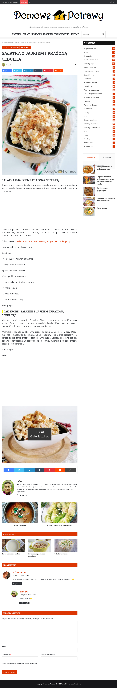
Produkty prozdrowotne (56, 34)
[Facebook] (18, 495)
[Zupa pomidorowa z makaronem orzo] (89, 169)
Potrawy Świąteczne (91, 71)
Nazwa (4, 646)
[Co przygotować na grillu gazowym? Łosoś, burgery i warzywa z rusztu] (89, 180)
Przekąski (87, 79)
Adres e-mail (6, 655)
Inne (85, 116)
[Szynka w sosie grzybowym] (89, 191)
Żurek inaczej (102, 208)
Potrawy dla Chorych (92, 127)
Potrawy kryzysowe (91, 124)
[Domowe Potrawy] (58, 15)
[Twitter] (20, 495)
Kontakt (75, 34)
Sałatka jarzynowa (61, 554)
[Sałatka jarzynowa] (66, 545)
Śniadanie (25, 47)
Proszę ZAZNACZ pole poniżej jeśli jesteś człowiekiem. (19, 663)
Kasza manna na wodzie (11, 554)
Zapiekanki (88, 86)
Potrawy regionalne (91, 97)
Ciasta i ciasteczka (91, 60)
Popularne (107, 157)
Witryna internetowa (48, 655)
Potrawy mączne (90, 63)
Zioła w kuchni (89, 143)
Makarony (88, 109)
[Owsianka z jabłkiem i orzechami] (39, 545)
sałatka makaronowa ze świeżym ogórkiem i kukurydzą (43, 241)
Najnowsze (91, 157)
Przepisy (16, 34)
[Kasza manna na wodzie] (13, 545)
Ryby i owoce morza (91, 90)
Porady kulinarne (32, 34)
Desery (86, 112)
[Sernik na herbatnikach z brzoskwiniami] (89, 201)
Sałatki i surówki (20, 42)
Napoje (86, 135)
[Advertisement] (39, 211)
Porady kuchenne (90, 105)
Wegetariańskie (90, 48)
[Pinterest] (23, 495)
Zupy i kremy (89, 75)
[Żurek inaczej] (89, 211)
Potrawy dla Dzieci (91, 82)
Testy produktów (90, 120)
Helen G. (8, 65)
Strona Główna (8, 42)
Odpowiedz (17, 584)
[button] (39, 434)
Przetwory (88, 139)
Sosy (85, 131)
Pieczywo (87, 101)
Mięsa (86, 52)
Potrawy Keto (89, 146)
